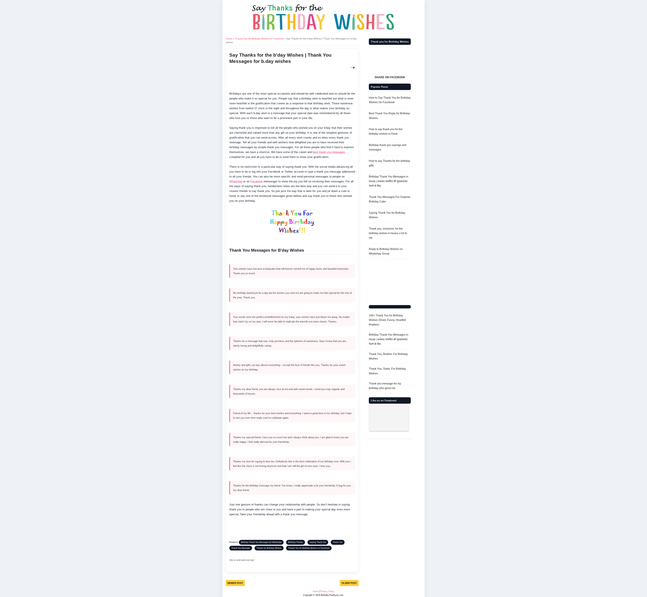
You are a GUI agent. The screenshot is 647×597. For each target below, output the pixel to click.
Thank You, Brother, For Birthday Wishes (388, 356)
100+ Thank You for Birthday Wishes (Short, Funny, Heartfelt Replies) (387, 320)
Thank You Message (240, 548)
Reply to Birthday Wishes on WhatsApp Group (386, 251)
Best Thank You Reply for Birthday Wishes (389, 115)
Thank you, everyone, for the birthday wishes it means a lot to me (388, 233)
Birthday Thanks (295, 542)
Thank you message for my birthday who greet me (385, 386)
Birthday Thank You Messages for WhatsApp (261, 542)
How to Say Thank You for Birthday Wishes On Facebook (390, 100)
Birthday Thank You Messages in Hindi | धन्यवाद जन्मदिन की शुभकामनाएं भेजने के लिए (388, 181)
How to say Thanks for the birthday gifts (389, 163)
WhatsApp (235, 181)
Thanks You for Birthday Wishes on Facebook (259, 38)
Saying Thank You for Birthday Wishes (387, 215)
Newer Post (235, 583)
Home (229, 38)
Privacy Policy (327, 591)
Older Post (349, 583)
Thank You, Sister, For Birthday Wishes (387, 371)
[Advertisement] (292, 81)
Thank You (338, 542)
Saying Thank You (318, 542)
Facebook (256, 181)
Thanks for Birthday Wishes (269, 548)
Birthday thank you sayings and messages (387, 147)
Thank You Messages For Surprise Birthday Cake (389, 199)
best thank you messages (329, 152)
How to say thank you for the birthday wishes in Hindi (386, 131)
